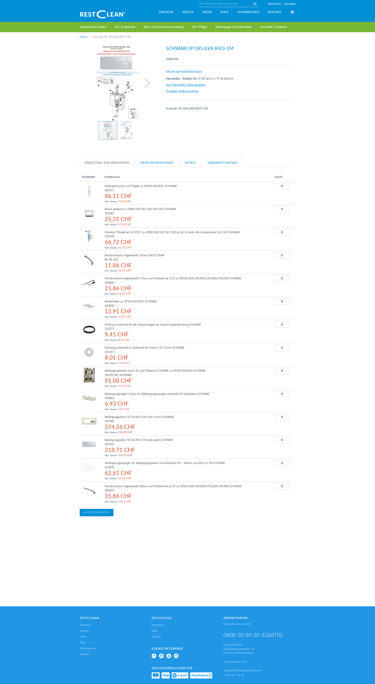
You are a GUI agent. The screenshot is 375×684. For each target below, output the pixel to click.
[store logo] (102, 14)
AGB (154, 631)
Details (190, 162)
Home (83, 37)
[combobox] (228, 4)
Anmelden (290, 4)
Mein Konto (274, 4)
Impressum (158, 625)
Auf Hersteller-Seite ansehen (185, 84)
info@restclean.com (235, 661)
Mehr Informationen (156, 162)
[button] (147, 83)
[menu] (187, 27)
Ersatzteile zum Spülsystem (107, 162)
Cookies (156, 636)
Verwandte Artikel (222, 162)
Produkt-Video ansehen (182, 91)
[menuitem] (93, 27)
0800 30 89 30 (241, 635)
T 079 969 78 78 (233, 675)
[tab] (107, 163)
